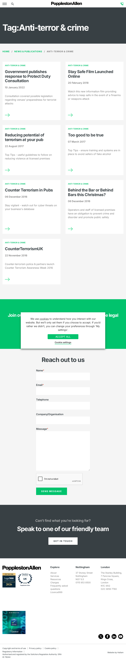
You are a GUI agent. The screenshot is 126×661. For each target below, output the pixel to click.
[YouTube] (120, 636)
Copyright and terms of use (14, 648)
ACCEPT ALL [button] (63, 336)
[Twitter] (100, 636)
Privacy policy (35, 648)
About (53, 572)
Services (54, 576)
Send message (51, 491)
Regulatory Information (12, 651)
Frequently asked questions (59, 587)
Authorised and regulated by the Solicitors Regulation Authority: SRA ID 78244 (31, 655)
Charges (54, 582)
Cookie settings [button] (63, 342)
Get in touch (63, 541)
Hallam (120, 652)
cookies (44, 318)
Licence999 (56, 592)
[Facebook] (107, 636)
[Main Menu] (5, 4)
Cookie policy (50, 648)
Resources (55, 579)
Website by (112, 652)
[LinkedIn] (114, 636)
